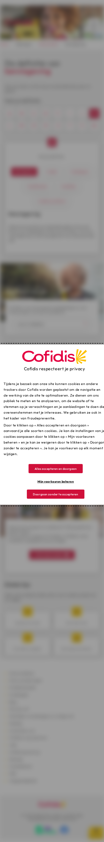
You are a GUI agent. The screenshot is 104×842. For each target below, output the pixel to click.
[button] (56, 468)
